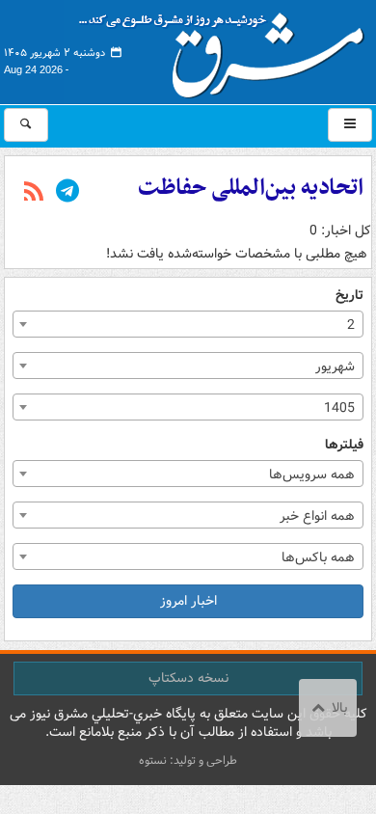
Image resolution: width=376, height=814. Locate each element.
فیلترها (344, 445)
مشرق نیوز (227, 48)
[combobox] (188, 324)
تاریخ (349, 295)
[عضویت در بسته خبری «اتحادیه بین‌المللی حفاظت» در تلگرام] (67, 193)
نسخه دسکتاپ (188, 678)
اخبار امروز (188, 600)
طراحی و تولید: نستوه (188, 760)
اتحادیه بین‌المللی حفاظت (250, 188)
